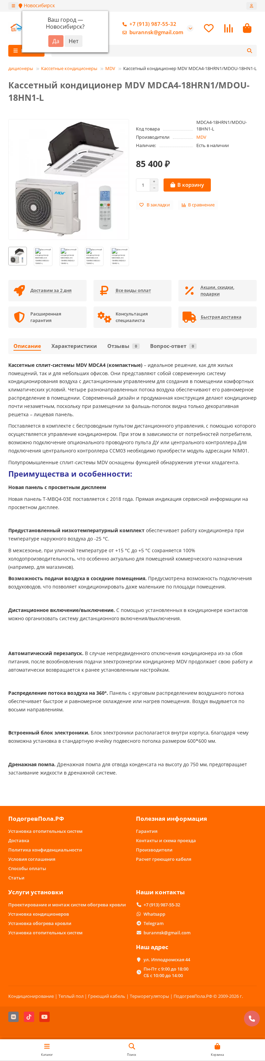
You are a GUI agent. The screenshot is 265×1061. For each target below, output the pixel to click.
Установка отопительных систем (45, 831)
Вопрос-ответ (172, 346)
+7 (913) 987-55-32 (152, 24)
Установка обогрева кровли (39, 923)
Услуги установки (35, 892)
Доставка (18, 840)
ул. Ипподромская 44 (167, 959)
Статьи (16, 878)
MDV (110, 68)
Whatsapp (154, 914)
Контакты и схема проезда (166, 840)
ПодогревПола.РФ (36, 818)
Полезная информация (171, 818)
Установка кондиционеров (38, 914)
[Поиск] (249, 50)
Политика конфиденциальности (45, 850)
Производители (154, 850)
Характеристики (74, 346)
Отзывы (122, 346)
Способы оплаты (27, 868)
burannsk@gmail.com (156, 32)
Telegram (154, 923)
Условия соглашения (31, 859)
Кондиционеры (16, 68)
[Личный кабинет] (251, 6)
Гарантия (146, 831)
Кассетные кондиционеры (69, 68)
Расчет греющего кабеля (163, 859)
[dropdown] (13, 6)
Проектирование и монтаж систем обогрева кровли (67, 905)
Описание (27, 346)
